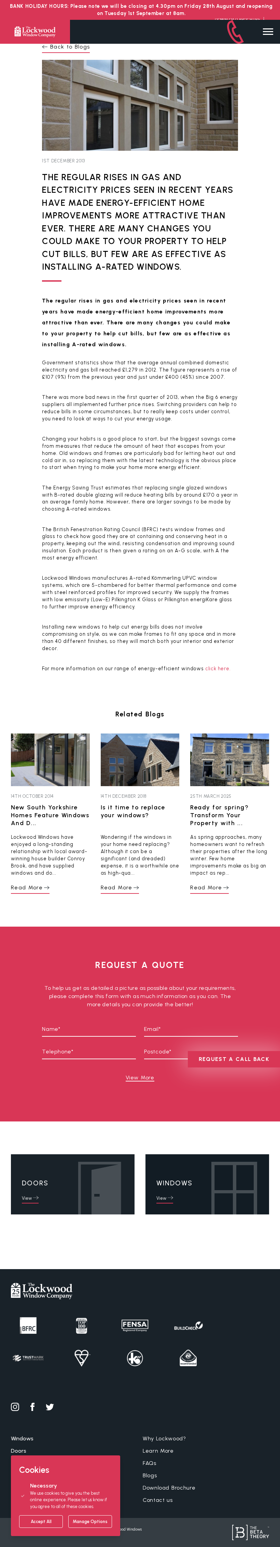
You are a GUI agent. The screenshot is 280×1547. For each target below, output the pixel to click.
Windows (22, 1438)
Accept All (41, 1521)
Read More (27, 887)
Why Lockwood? (164, 1438)
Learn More (158, 1451)
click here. (218, 668)
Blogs (150, 1475)
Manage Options (90, 1521)
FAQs (149, 1463)
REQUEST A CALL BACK (234, 1059)
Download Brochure (169, 1487)
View (27, 1198)
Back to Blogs (70, 46)
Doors (18, 1451)
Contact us (158, 1500)
